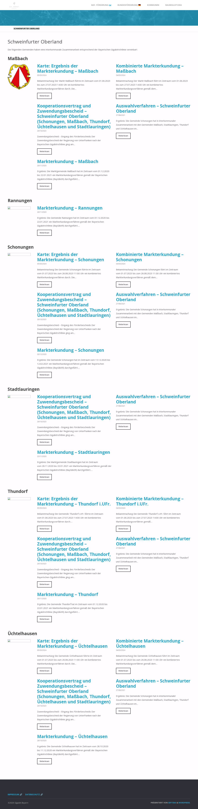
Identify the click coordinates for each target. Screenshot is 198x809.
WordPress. (184, 802)
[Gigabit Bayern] (14, 5)
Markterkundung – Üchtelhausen (72, 736)
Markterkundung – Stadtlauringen (73, 452)
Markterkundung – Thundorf (67, 594)
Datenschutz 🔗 (34, 794)
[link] (187, 5)
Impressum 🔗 (15, 794)
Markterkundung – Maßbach (67, 161)
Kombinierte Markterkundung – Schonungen (150, 257)
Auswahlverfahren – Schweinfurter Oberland (153, 108)
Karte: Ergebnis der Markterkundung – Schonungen (70, 257)
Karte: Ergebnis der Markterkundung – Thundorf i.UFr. (74, 501)
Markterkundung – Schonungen (70, 350)
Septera (172, 802)
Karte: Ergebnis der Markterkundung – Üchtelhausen (72, 643)
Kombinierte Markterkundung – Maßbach (150, 68)
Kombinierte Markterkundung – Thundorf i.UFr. (150, 501)
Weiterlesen (44, 96)
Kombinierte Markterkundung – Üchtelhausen (150, 643)
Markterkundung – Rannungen (69, 208)
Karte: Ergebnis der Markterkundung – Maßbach (67, 68)
